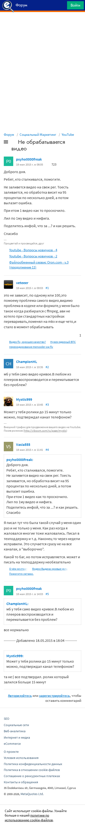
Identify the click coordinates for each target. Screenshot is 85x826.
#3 (47, 404)
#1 (47, 288)
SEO (6, 718)
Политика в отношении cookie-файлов (32, 770)
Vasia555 (23, 444)
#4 (47, 449)
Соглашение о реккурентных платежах (32, 776)
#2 (47, 367)
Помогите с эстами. (21, 573)
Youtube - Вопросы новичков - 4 (33, 250)
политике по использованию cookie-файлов (29, 817)
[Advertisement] (42, 24)
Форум (9, 134)
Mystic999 (24, 399)
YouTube (68, 134)
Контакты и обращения (21, 782)
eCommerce (12, 743)
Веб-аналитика (15, 731)
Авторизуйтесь (20, 695)
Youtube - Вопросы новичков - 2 (33, 256)
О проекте (11, 751)
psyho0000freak (29, 159)
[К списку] (14, 143)
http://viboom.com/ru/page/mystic (45, 430)
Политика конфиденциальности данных (33, 764)
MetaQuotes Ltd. (32, 794)
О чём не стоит (18, 569)
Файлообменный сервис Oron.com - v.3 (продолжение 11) (38, 264)
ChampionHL (26, 361)
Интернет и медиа (17, 737)
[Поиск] (62, 6)
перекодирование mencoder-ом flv (31, 347)
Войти (75, 5)
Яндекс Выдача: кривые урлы (50, 569)
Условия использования (21, 758)
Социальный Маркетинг (38, 134)
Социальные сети (16, 725)
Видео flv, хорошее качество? (27, 342)
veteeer (22, 282)
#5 (47, 594)
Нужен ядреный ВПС (63, 342)
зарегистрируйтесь (54, 695)
